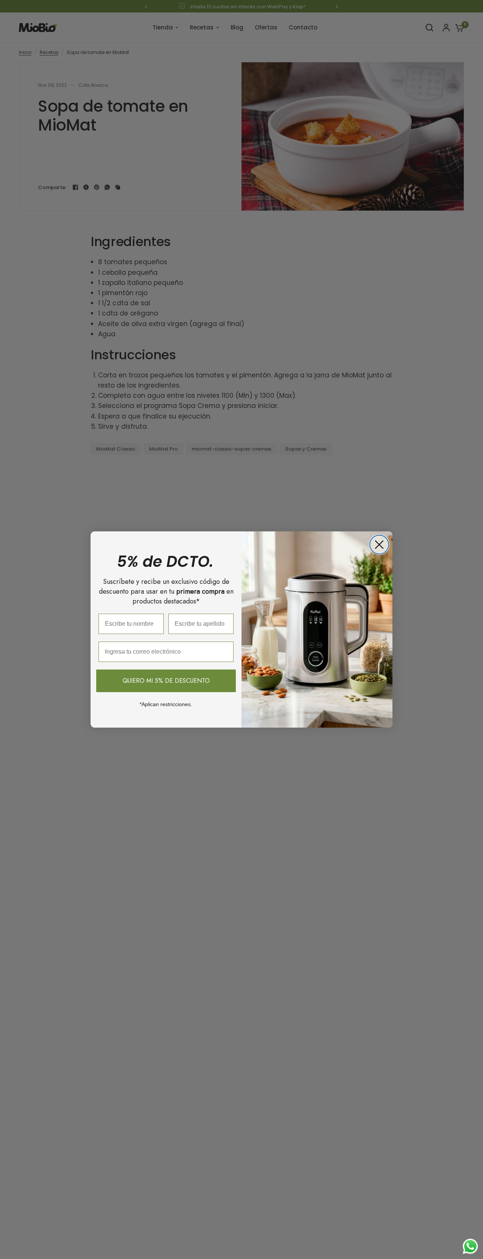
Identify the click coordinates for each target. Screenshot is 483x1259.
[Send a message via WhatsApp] (470, 1246)
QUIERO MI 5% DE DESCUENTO (166, 680)
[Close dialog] (379, 544)
